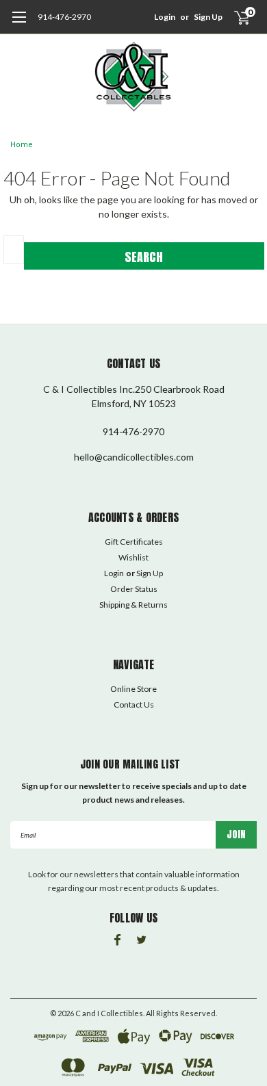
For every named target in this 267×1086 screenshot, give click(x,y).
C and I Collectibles (109, 1013)
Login (164, 17)
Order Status (133, 589)
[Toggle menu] (19, 24)
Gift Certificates (134, 541)
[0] (233, 17)
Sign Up (208, 17)
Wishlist (133, 557)
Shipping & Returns (133, 604)
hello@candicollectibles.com (134, 457)
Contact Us (134, 704)
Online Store (133, 689)
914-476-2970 (64, 17)
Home (21, 144)
